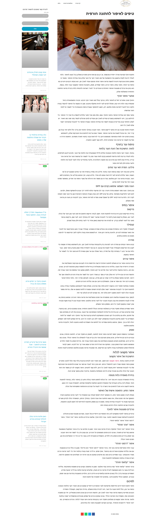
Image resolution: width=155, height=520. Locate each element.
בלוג (59, 3)
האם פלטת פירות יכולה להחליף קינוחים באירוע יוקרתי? (38, 419)
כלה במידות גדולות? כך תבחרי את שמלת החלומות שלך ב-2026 (36, 137)
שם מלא (46, 12)
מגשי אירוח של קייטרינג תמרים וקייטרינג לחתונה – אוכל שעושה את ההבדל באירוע (35, 344)
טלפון (47, 20)
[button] (93, 514)
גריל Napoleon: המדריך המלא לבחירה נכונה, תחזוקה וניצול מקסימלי (35, 214)
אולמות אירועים (68, 3)
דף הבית (78, 3)
